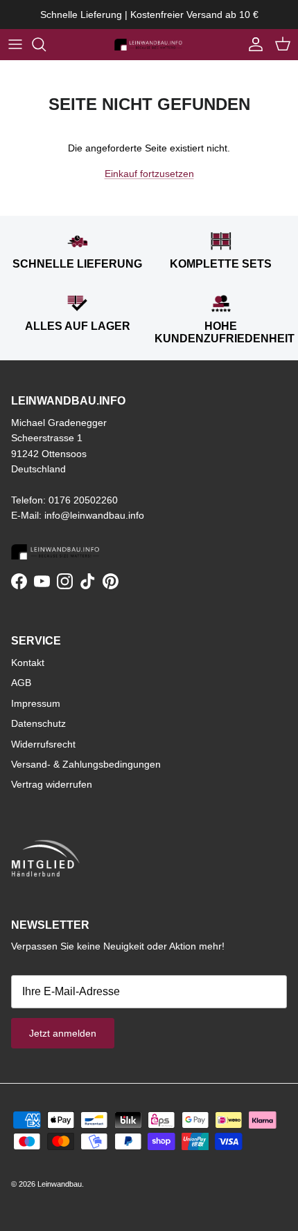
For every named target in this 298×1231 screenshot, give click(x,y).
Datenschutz (38, 723)
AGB (21, 682)
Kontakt (27, 662)
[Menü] (15, 44)
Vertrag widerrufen (51, 784)
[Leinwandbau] (149, 44)
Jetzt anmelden (62, 1033)
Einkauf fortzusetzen (149, 173)
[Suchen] (45, 44)
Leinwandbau (59, 1184)
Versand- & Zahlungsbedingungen (86, 764)
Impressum (35, 703)
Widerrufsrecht (43, 744)
